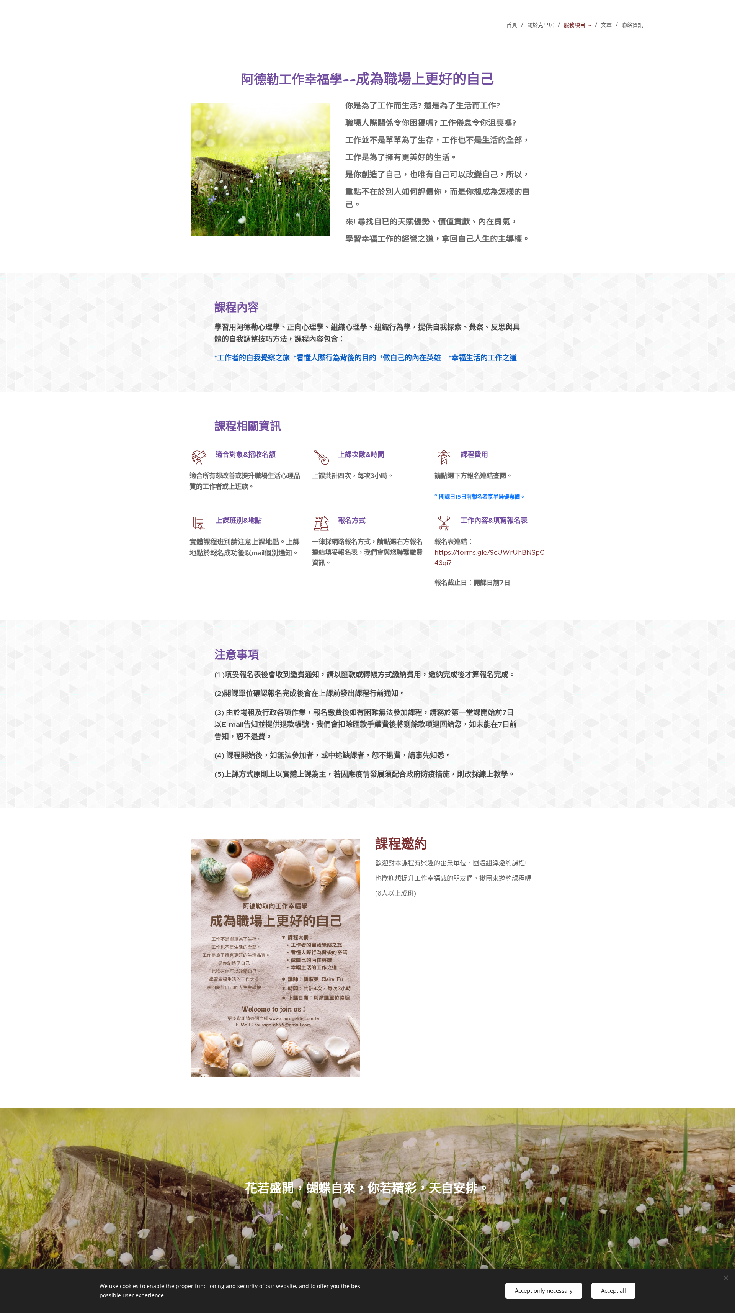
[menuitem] (514, 24)
